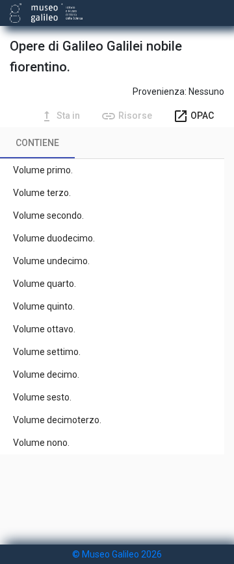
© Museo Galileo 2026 (117, 554)
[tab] (37, 142)
